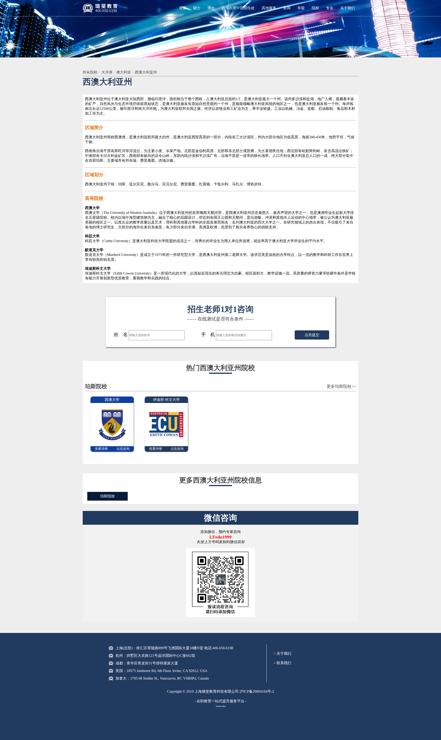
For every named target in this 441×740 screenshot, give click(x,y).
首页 (182, 8)
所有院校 (90, 72)
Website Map (221, 706)
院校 (315, 8)
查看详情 (101, 449)
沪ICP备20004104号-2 (257, 691)
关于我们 (347, 8)
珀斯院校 (107, 496)
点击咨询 (122, 449)
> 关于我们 (282, 653)
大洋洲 (107, 72)
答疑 (301, 8)
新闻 (287, 8)
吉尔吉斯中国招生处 (238, 8)
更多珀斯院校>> (341, 386)
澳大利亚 (124, 72)
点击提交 (312, 335)
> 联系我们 (282, 663)
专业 (329, 8)
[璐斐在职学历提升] (101, 8)
